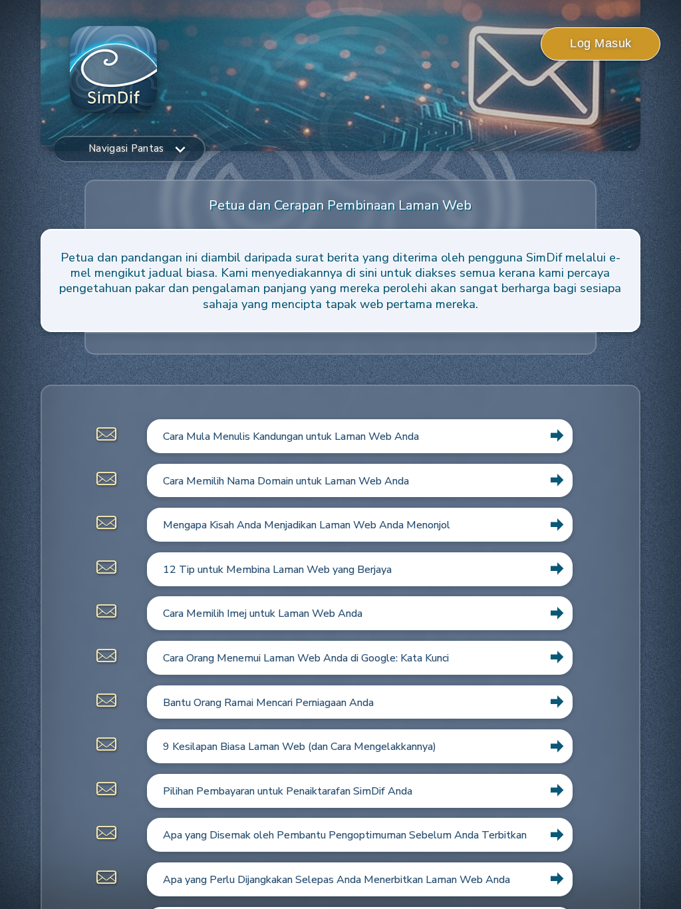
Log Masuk (601, 43)
